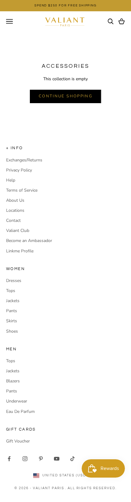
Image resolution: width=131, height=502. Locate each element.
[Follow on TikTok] (72, 459)
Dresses (13, 281)
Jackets (12, 301)
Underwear (16, 401)
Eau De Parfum (20, 411)
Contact (13, 220)
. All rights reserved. (91, 488)
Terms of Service (21, 190)
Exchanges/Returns (24, 160)
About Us (15, 200)
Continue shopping (65, 96)
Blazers (13, 381)
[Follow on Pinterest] (41, 459)
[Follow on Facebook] (9, 459)
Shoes (12, 331)
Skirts (11, 321)
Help (10, 180)
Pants (11, 311)
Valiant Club (17, 230)
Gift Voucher (18, 441)
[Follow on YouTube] (57, 459)
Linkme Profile (20, 251)
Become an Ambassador (29, 241)
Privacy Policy (19, 170)
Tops (10, 291)
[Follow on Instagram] (25, 459)
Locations (15, 210)
